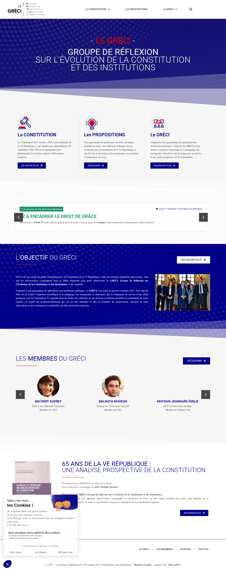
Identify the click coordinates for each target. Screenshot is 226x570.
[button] (191, 9)
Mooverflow (174, 564)
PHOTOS (203, 549)
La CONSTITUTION (37, 134)
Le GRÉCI (160, 134)
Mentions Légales (142, 564)
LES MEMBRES (164, 549)
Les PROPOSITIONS (104, 134)
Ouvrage (185, 549)
